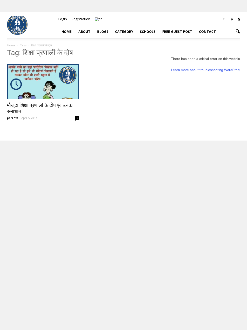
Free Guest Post (177, 31)
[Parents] (17, 34)
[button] (237, 31)
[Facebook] (223, 19)
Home (67, 31)
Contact (207, 31)
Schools (148, 31)
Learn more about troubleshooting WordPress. (206, 70)
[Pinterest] (231, 19)
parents (12, 118)
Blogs (102, 31)
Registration (80, 19)
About (84, 31)
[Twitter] (239, 19)
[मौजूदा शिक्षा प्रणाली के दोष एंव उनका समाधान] (43, 81)
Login (62, 19)
